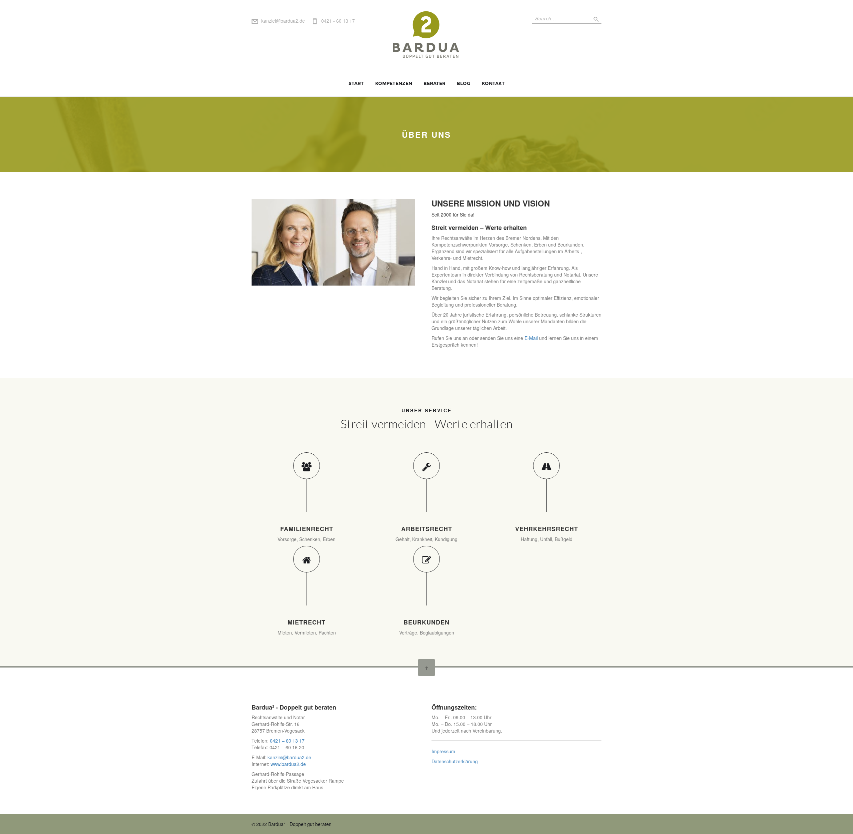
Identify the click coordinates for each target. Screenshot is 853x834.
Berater (434, 83)
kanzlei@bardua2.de (283, 20)
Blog (463, 83)
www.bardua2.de (287, 764)
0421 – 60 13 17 (287, 740)
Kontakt (493, 83)
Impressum (443, 751)
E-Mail (531, 338)
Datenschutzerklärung (454, 761)
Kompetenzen (393, 83)
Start (356, 83)
